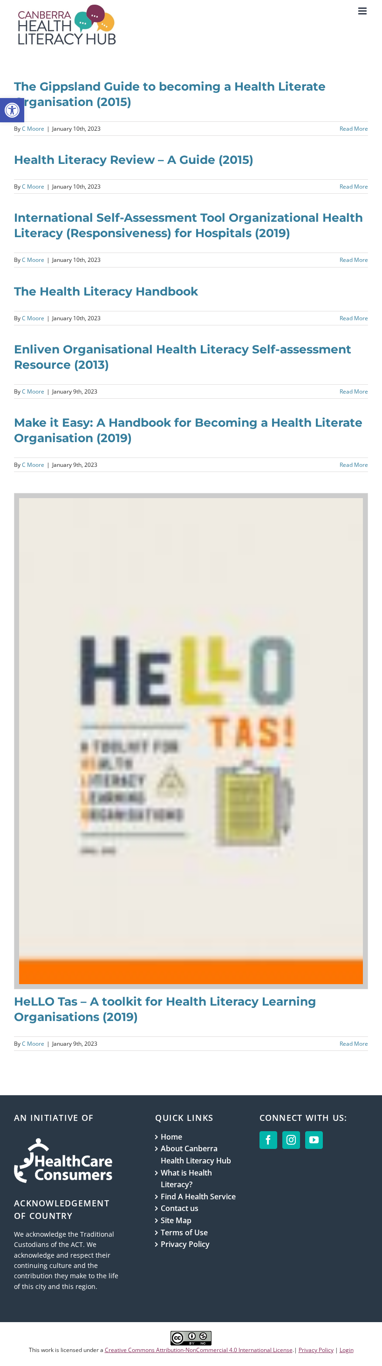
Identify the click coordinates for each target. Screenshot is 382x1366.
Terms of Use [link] (184, 1232)
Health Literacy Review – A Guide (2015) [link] (133, 160)
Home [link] (171, 1137)
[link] (12, 110)
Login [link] (347, 1350)
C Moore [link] (33, 129)
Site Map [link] (176, 1220)
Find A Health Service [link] (198, 1196)
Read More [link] (354, 129)
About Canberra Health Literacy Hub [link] (196, 1154)
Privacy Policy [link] (185, 1244)
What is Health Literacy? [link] (186, 1179)
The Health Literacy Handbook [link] (106, 291)
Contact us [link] (179, 1208)
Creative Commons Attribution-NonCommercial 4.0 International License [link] (199, 1350)
